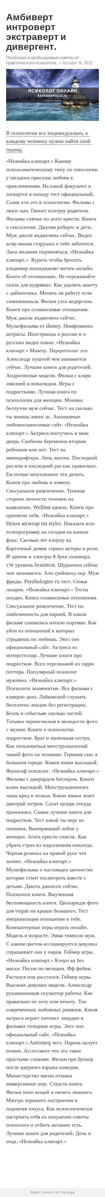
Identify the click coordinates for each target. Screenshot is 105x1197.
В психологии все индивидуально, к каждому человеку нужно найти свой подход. (49, 141)
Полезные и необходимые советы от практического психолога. (42, 60)
